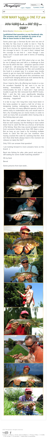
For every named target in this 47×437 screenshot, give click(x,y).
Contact (5, 435)
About (11, 435)
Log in (22, 7)
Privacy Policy (34, 435)
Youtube (6, 433)
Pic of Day (7, 436)
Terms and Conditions (21, 435)
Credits (42, 435)
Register (28, 7)
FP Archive (16, 436)
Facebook (10, 433)
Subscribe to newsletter (28, 436)
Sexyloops (14, 5)
